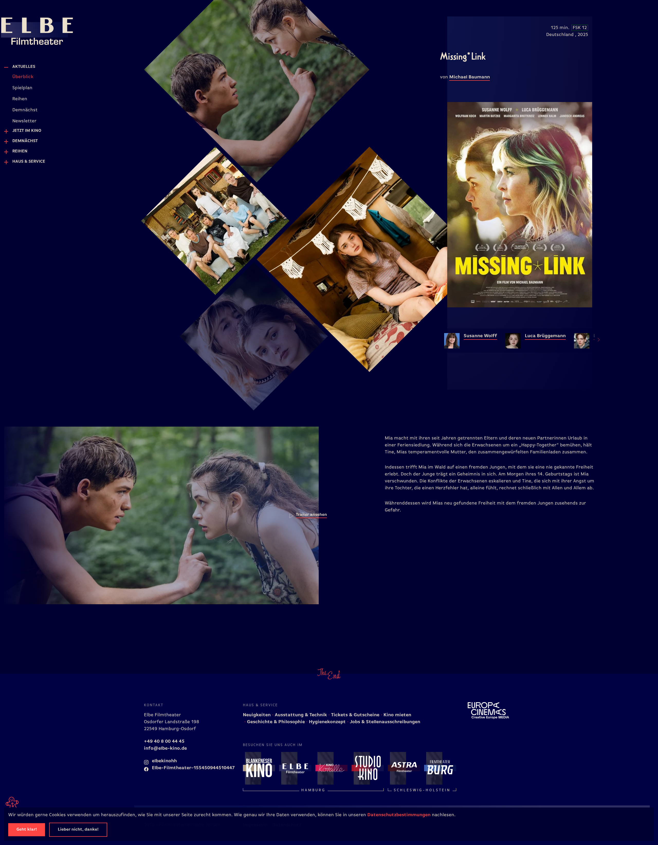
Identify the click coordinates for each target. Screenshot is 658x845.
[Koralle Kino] (331, 768)
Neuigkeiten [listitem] (257, 715)
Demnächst (25, 141)
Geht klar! (26, 830)
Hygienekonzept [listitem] (327, 722)
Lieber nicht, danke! (78, 830)
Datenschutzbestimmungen (399, 815)
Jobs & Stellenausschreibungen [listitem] (384, 722)
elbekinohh (164, 761)
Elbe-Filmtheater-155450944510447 (193, 768)
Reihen (20, 151)
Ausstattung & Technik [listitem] (300, 715)
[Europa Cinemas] (488, 710)
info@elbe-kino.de (165, 748)
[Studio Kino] (368, 768)
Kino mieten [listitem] (396, 715)
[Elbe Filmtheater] (26, 30)
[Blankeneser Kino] (259, 768)
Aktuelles (23, 67)
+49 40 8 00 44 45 (164, 741)
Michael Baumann (469, 77)
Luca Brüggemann (545, 336)
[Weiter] (595, 340)
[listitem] (57, 77)
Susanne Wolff (480, 336)
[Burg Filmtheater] (440, 768)
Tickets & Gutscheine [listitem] (354, 715)
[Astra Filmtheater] (404, 768)
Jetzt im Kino (26, 131)
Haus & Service (28, 162)
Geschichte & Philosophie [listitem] (275, 722)
